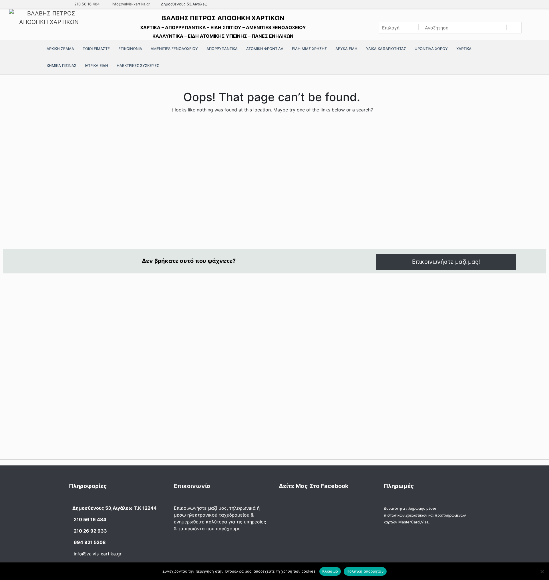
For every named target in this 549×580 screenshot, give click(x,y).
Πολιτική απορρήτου (365, 571)
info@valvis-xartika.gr (130, 4)
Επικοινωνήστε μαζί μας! (446, 261)
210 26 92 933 (90, 531)
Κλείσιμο (330, 571)
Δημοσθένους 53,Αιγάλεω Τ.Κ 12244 (114, 508)
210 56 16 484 (86, 4)
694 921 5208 (90, 542)
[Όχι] (542, 571)
